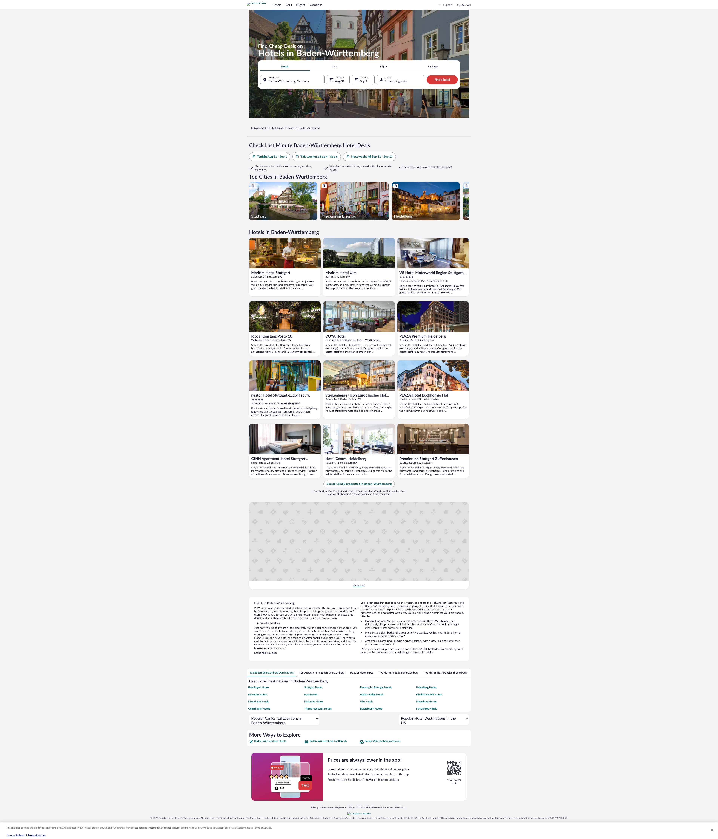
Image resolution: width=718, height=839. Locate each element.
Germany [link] (292, 128)
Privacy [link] (314, 807)
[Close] (712, 830)
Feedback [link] (400, 807)
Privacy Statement (17, 835)
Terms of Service (37, 835)
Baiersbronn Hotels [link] (371, 709)
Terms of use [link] (326, 807)
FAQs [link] (351, 807)
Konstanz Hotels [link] (257, 694)
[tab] (285, 67)
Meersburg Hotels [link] (426, 701)
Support (447, 5)
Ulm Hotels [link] (366, 701)
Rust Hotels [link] (310, 694)
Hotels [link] (270, 128)
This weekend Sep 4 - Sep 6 (319, 156)
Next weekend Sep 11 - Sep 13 (372, 156)
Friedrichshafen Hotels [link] (429, 694)
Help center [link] (340, 807)
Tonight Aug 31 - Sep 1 (272, 156)
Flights (300, 5)
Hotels (276, 5)
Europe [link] (280, 128)
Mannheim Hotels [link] (258, 701)
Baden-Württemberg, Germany (289, 81)
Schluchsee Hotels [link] (426, 709)
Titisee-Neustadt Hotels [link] (318, 709)
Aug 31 (339, 81)
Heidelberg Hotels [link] (426, 687)
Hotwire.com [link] (257, 128)
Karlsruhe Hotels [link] (313, 701)
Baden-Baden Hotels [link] (372, 694)
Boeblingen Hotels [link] (258, 687)
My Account (464, 5)
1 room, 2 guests (396, 81)
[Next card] (469, 201)
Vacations (315, 5)
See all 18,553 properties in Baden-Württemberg (359, 483)
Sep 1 (363, 81)
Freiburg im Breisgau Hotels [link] (376, 687)
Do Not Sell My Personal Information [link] (374, 807)
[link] (276, 741)
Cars (289, 5)
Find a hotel (442, 79)
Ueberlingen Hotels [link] (259, 709)
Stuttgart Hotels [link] (313, 687)
